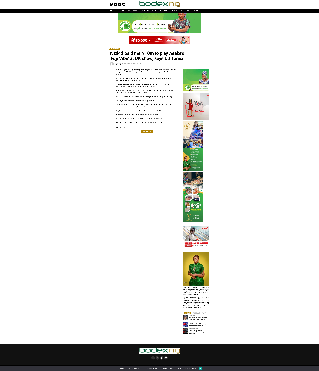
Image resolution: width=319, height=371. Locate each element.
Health (183, 10)
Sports (196, 10)
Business (142, 10)
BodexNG (118, 64)
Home (122, 10)
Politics (134, 10)
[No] (317, 368)
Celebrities (175, 10)
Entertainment (152, 10)
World (189, 10)
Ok (200, 368)
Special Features (164, 10)
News (128, 10)
